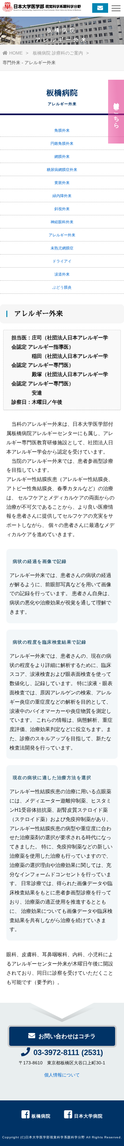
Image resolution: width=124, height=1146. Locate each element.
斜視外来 (62, 209)
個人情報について (62, 1074)
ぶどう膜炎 (62, 287)
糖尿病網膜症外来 (62, 169)
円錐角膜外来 (62, 143)
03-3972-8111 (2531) (68, 1052)
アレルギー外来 (62, 235)
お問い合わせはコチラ (67, 1036)
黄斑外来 (62, 183)
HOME (16, 52)
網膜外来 (62, 156)
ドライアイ (62, 261)
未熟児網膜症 (62, 248)
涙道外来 (62, 274)
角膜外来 (62, 130)
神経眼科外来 (62, 222)
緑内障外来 (62, 196)
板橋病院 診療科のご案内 (58, 52)
